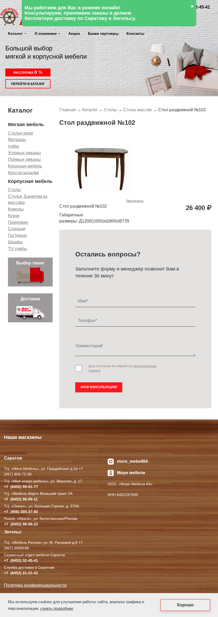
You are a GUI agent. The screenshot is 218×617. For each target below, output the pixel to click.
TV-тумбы (17, 248)
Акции (74, 33)
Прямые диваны (24, 159)
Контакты (135, 33)
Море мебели (131, 472)
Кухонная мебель (25, 166)
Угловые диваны (24, 153)
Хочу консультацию (99, 387)
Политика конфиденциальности (35, 585)
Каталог (15, 33)
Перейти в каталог (28, 84)
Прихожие (18, 222)
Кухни (13, 215)
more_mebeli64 (132, 461)
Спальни (16, 228)
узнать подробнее (56, 608)
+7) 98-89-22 (21, 524)
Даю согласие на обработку (123, 368)
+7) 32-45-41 (21, 560)
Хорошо (185, 605)
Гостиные (17, 235)
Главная (67, 110)
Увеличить (135, 201)
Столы (14, 189)
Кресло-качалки (23, 172)
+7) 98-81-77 (21, 487)
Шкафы (15, 242)
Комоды (16, 209)
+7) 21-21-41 (21, 573)
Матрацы (17, 139)
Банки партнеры (103, 33)
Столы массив (137, 110)
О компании (46, 33)
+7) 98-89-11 (21, 499)
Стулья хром (20, 133)
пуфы (13, 146)
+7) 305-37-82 (21, 511)
